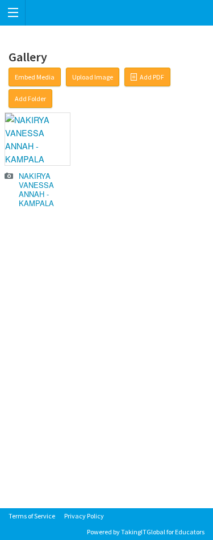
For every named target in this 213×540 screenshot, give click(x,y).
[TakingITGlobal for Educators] (106, 13)
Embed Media (35, 77)
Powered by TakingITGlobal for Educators (145, 532)
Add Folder (30, 98)
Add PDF (152, 77)
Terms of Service (32, 516)
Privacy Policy (84, 516)
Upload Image (92, 77)
